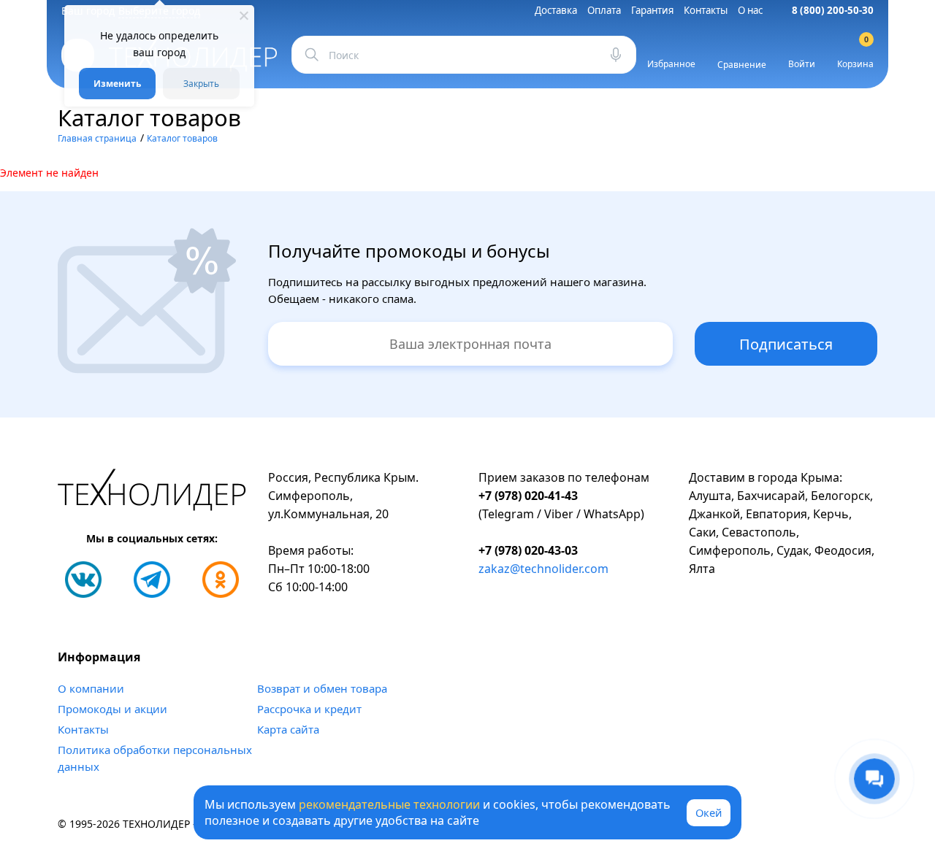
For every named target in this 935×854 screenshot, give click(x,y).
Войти (801, 64)
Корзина (855, 54)
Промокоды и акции (112, 708)
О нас (750, 10)
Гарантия (652, 10)
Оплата (604, 10)
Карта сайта (288, 729)
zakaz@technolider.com (543, 569)
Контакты (706, 10)
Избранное (671, 64)
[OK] (220, 579)
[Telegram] (152, 579)
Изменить (117, 83)
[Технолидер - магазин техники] (152, 492)
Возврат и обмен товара (322, 688)
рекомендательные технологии (389, 804)
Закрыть (201, 83)
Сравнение (741, 64)
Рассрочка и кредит (309, 708)
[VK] (83, 579)
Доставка (556, 10)
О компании (91, 688)
